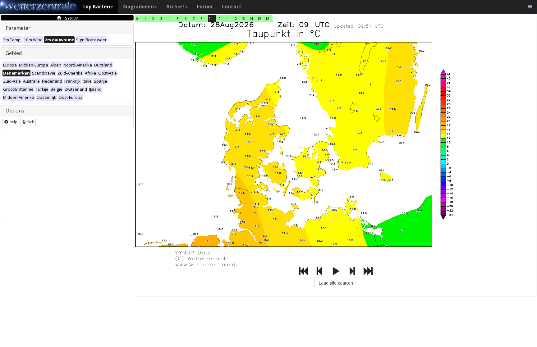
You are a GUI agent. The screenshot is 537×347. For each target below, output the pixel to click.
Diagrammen (138, 6)
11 (227, 18)
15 (259, 18)
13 (243, 18)
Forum (204, 6)
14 (251, 18)
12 (235, 18)
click (30, 122)
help (13, 122)
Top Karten (96, 6)
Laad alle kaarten (336, 283)
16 (267, 18)
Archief (175, 6)
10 (219, 18)
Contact (231, 6)
